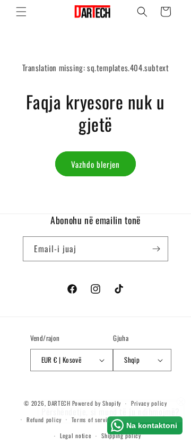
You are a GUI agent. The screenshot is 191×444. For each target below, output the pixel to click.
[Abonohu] (156, 248)
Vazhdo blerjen (95, 164)
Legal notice (75, 435)
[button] (21, 11)
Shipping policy (121, 435)
